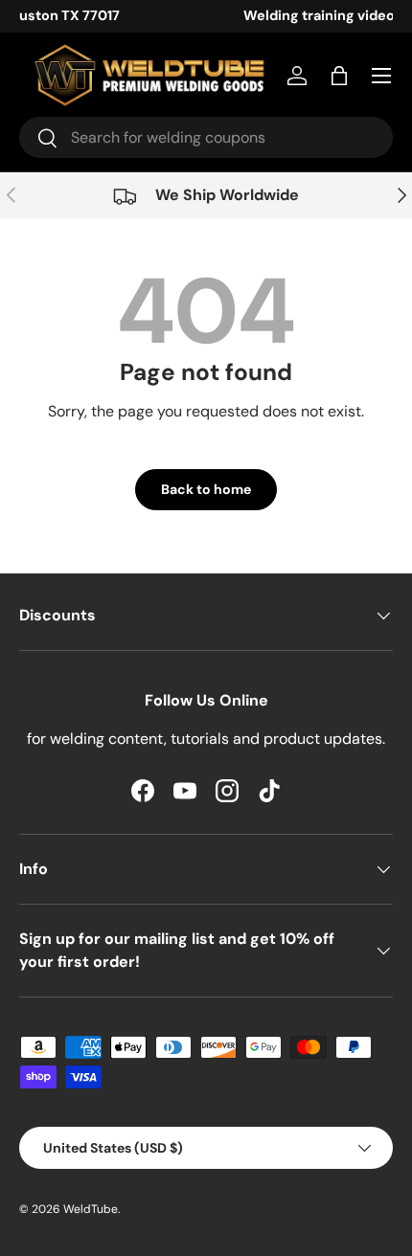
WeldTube (90, 1209)
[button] (339, 76)
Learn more (300, 15)
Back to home (206, 489)
